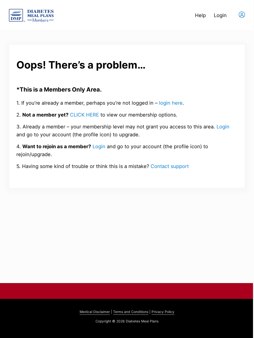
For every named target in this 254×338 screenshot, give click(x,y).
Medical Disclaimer (95, 312)
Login (223, 127)
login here (171, 103)
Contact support (170, 166)
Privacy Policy (163, 312)
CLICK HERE (84, 115)
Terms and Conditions (130, 312)
